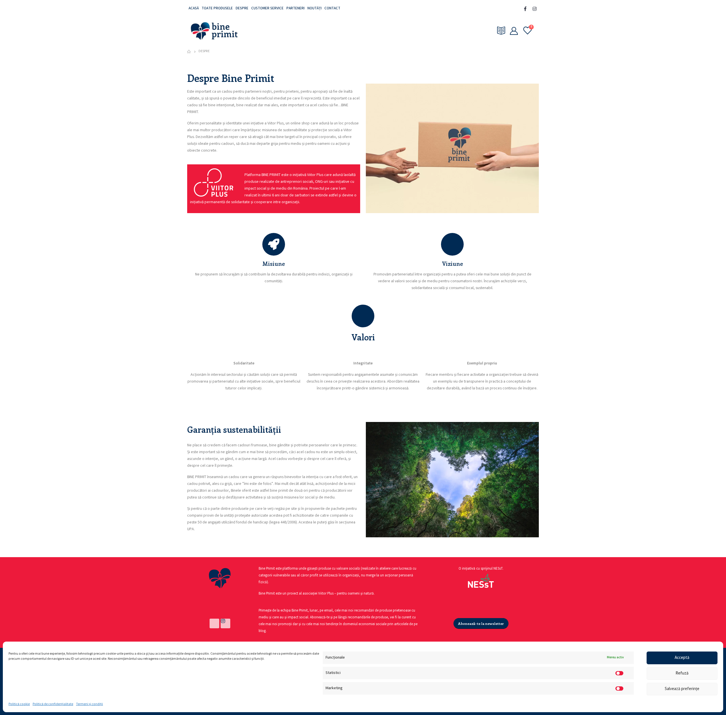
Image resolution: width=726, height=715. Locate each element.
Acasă (194, 8)
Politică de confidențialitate (53, 704)
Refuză (682, 674)
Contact (332, 8)
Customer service (267, 8)
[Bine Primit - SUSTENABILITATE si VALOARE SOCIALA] (214, 30)
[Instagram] (535, 9)
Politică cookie (19, 704)
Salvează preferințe (682, 689)
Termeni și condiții (89, 704)
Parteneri (295, 8)
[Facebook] (525, 9)
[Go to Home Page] (189, 51)
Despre (242, 8)
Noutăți (314, 8)
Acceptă (682, 658)
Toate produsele (217, 8)
